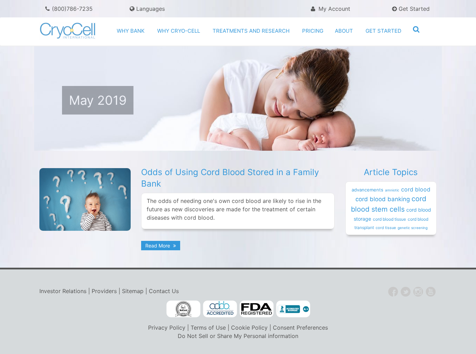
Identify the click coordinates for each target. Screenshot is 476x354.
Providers (104, 291)
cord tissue (386, 227)
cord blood (415, 189)
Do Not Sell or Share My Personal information (238, 335)
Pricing (312, 30)
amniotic (392, 190)
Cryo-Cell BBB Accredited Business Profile (293, 309)
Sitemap (133, 291)
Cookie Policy (249, 327)
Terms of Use (208, 327)
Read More (158, 246)
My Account (333, 8)
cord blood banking (382, 199)
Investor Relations (62, 291)
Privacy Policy (166, 327)
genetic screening (413, 228)
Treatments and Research (251, 30)
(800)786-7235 (72, 8)
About (344, 30)
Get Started (413, 8)
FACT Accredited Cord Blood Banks (183, 309)
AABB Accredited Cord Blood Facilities (219, 309)
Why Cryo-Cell (178, 30)
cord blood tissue (389, 219)
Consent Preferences (300, 327)
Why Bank (131, 30)
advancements (367, 189)
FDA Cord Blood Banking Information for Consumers (256, 309)
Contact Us (164, 291)
